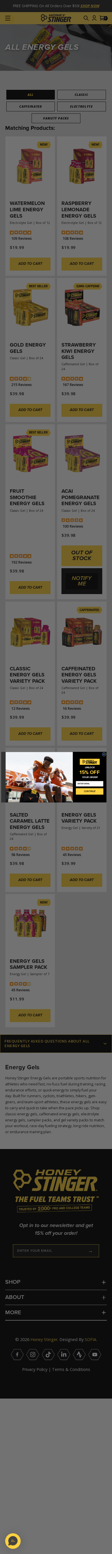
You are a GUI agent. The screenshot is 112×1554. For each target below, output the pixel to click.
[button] (13, 1541)
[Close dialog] (103, 754)
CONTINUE (90, 791)
